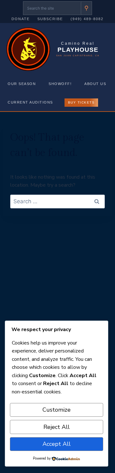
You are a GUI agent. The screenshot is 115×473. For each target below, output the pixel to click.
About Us (95, 84)
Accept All (56, 444)
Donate (21, 19)
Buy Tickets (81, 102)
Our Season (22, 84)
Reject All (56, 427)
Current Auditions (30, 102)
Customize (56, 410)
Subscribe (50, 19)
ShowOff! (60, 84)
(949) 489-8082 (87, 19)
